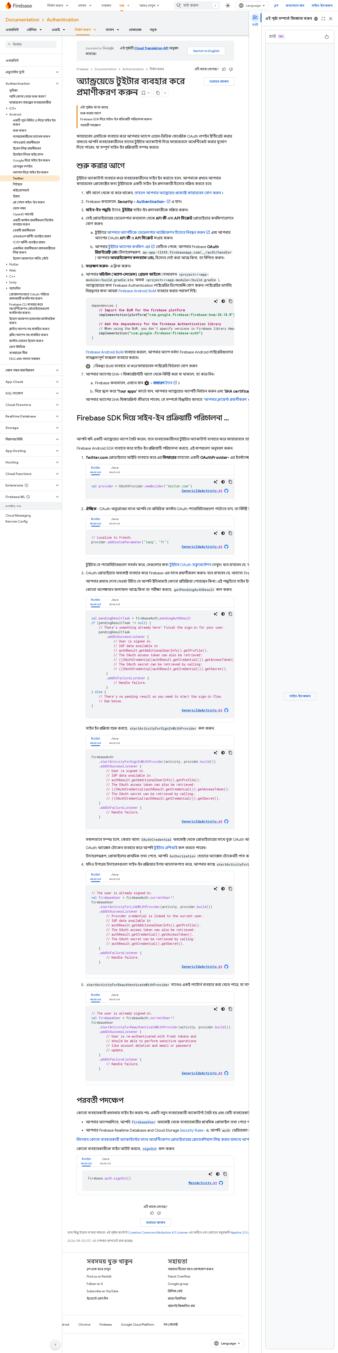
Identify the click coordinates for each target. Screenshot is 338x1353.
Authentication (63, 20)
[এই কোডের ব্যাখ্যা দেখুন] (216, 301)
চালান (82, 5)
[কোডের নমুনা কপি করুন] (230, 301)
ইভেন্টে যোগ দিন (97, 1298)
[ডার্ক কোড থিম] (223, 301)
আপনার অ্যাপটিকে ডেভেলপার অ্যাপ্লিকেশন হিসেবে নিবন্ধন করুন (156, 232)
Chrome (84, 1324)
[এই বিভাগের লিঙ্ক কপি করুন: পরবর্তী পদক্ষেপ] (128, 1101)
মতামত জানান (219, 81)
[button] (27, 72)
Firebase (83, 69)
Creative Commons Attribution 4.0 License (158, 1232)
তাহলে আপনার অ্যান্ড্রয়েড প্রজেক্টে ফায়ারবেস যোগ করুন (178, 193)
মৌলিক (32, 30)
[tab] (95, 469)
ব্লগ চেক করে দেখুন (99, 1269)
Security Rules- (192, 1130)
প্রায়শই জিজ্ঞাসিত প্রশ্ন (181, 1306)
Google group (178, 1284)
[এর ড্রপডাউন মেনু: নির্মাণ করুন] (68, 5)
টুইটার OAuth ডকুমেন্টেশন (190, 565)
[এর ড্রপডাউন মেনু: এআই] (65, 29)
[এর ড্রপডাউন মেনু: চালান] (91, 5)
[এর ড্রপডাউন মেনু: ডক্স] (129, 5)
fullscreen (323, 18)
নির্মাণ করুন (55, 5)
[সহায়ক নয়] (230, 69)
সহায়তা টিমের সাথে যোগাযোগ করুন (190, 1269)
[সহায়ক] (224, 69)
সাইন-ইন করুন (322, 5)
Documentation (22, 20)
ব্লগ (276, 5)
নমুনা (153, 30)
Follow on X (95, 1284)
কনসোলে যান (295, 5)
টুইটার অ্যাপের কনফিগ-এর (129, 247)
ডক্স (121, 5)
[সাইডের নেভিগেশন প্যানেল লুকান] (55, 1344)
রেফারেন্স (135, 30)
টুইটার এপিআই (165, 848)
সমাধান (106, 5)
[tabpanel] (160, 488)
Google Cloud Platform (137, 1324)
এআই (56, 30)
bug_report (316, 18)
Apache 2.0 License (244, 1232)
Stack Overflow (179, 1276)
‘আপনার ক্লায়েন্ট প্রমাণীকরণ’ (225, 399)
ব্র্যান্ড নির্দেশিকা (177, 1298)
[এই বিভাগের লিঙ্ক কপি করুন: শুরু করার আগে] (129, 166)
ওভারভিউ (12, 30)
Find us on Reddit (99, 1276)
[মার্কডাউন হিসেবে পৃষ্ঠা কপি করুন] (158, 93)
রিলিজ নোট (175, 1291)
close (330, 18)
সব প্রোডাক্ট (170, 1324)
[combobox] (197, 5)
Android (63, 1324)
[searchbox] (31, 44)
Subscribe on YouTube (102, 1291)
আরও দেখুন (147, 5)
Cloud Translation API (151, 48)
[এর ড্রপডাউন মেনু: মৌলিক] (42, 29)
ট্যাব (162, 383)
